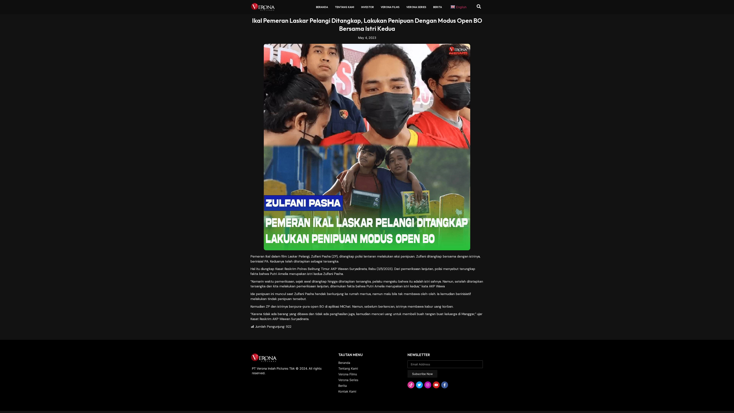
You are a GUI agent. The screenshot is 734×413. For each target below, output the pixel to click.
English (461, 7)
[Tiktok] (411, 384)
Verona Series (416, 7)
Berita (437, 7)
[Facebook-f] (444, 384)
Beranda (322, 7)
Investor (367, 7)
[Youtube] (436, 384)
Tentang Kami (344, 7)
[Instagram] (427, 384)
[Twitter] (419, 384)
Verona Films (390, 7)
